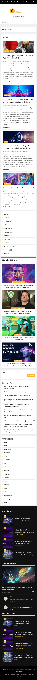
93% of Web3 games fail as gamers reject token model (19, 421)
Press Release (8, 246)
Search (4, 372)
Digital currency (8, 467)
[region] (18, 666)
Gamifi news (7, 228)
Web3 (5, 253)
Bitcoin (5, 445)
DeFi (5, 225)
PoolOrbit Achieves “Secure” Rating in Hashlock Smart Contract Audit (23, 543)
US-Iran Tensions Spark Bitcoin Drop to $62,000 (17, 395)
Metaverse (7, 235)
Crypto (5, 218)
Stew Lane (7, 105)
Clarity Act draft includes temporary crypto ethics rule (19, 392)
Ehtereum (6, 470)
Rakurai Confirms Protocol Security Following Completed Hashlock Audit (24, 532)
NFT (5, 242)
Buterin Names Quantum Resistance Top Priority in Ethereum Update (16, 2)
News (5, 239)
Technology (7, 250)
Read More (6, 81)
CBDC (5, 141)
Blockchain (7, 214)
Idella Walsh (7, 61)
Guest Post (7, 232)
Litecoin (6, 481)
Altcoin (5, 442)
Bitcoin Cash (7, 449)
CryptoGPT (7, 221)
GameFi (16, 523)
